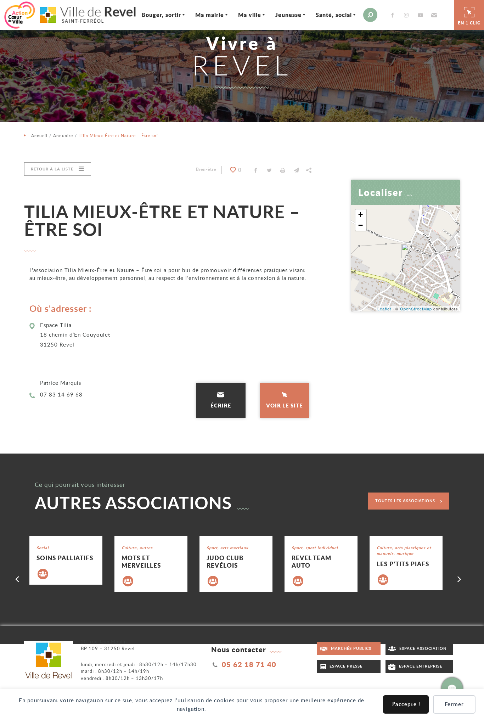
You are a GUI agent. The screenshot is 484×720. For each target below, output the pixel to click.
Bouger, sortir (161, 15)
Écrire (220, 405)
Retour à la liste (52, 168)
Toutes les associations (405, 500)
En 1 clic (469, 23)
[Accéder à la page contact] (452, 688)
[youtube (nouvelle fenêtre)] (421, 15)
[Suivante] (459, 578)
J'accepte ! (406, 704)
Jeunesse (288, 15)
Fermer (454, 704)
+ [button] (360, 214)
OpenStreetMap (416, 308)
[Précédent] (17, 578)
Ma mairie (209, 15)
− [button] (360, 225)
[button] (433, 15)
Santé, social (334, 15)
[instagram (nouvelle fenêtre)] (408, 15)
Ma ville (249, 15)
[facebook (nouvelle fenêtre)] (394, 15)
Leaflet (384, 308)
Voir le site (284, 405)
